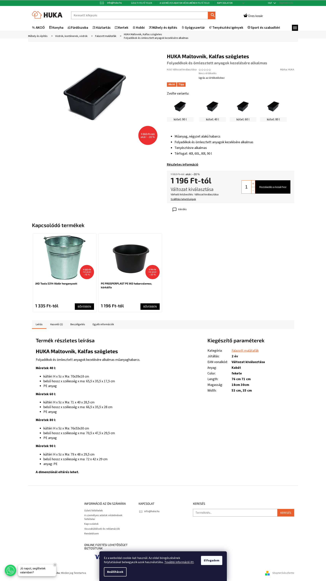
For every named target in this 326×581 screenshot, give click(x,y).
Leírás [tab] (39, 324)
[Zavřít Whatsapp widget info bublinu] (55, 565)
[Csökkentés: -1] (253, 190)
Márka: (287, 70)
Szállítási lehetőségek (183, 199)
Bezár (193, 209)
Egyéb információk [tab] (103, 324)
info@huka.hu (151, 511)
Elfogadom (211, 560)
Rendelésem (91, 534)
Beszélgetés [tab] (77, 324)
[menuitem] (38, 28)
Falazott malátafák (245, 350)
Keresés (213, 15)
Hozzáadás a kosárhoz (272, 186)
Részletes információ (182, 164)
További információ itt (179, 562)
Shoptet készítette (283, 573)
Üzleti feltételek (141, 3)
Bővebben (84, 306)
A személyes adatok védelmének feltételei (185, 3)
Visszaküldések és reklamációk (102, 529)
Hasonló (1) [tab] (56, 324)
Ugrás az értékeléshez (212, 78)
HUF (270, 3)
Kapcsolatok (225, 3)
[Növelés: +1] (253, 183)
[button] (10, 570)
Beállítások (115, 572)
